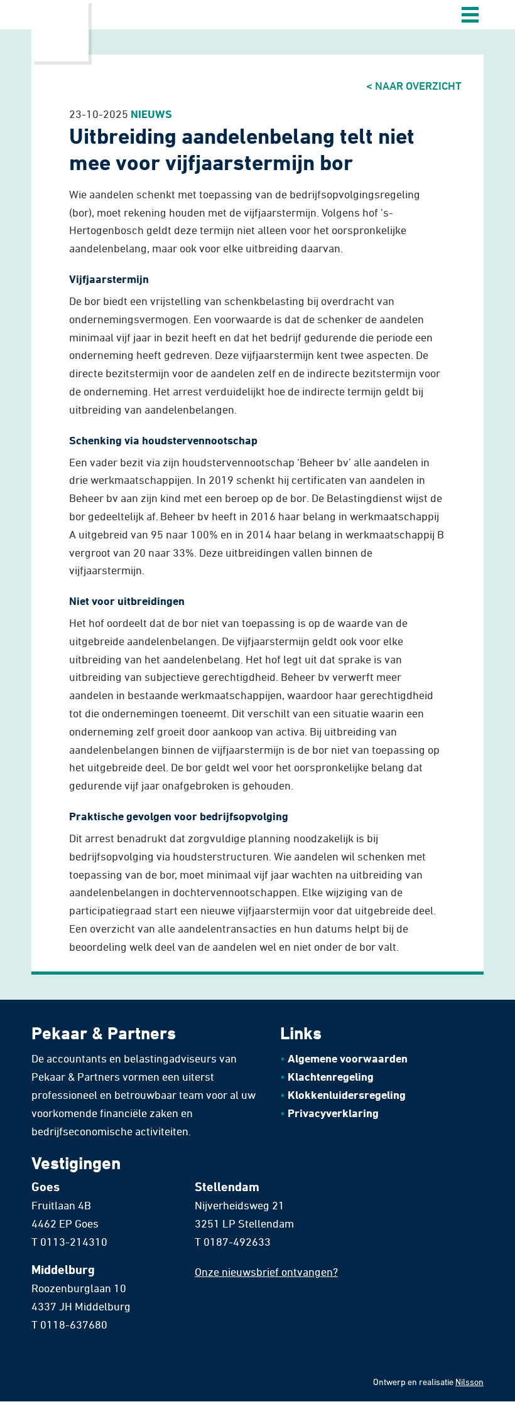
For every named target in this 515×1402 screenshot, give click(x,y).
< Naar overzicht (414, 85)
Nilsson (469, 1381)
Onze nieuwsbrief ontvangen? (266, 1271)
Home (60, 31)
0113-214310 (73, 1241)
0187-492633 (237, 1241)
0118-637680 (73, 1324)
